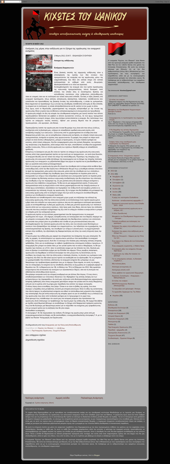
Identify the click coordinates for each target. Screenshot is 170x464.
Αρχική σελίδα (63, 398)
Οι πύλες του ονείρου (117, 99)
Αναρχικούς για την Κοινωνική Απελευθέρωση (63, 325)
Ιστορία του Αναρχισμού (116, 313)
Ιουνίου (115, 192)
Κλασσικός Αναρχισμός (116, 319)
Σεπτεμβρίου (117, 182)
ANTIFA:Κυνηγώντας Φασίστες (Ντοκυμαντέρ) (123, 285)
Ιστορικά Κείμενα (114, 316)
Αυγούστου (117, 186)
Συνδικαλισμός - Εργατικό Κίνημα (120, 338)
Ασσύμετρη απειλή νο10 (121, 270)
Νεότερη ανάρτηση (34, 398)
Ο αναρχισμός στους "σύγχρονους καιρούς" (124, 156)
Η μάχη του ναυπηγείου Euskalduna (125, 197)
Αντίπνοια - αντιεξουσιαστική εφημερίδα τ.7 (127, 200)
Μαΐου (115, 195)
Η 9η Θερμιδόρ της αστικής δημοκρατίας (124, 130)
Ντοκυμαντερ (113, 321)
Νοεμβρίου (117, 176)
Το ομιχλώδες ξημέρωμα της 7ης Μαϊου (126, 292)
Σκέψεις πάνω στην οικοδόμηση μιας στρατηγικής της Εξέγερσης (122, 143)
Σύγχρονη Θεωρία (59, 330)
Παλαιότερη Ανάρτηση (92, 398)
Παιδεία (110, 324)
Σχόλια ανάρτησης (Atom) (44, 403)
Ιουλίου (115, 189)
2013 (113, 171)
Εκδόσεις (111, 305)
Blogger (97, 455)
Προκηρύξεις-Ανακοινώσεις (118, 333)
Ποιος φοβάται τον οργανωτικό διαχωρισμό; (128, 273)
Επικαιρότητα (113, 310)
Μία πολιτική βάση (118, 264)
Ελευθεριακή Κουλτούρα (117, 308)
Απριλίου (116, 295)
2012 (113, 174)
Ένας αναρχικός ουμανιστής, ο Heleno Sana (128, 246)
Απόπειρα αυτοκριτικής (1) (121, 267)
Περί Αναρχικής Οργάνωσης (42, 330)
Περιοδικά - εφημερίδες (116, 330)
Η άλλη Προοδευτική (119, 213)
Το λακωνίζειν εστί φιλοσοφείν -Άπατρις (126, 289)
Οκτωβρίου (117, 179)
